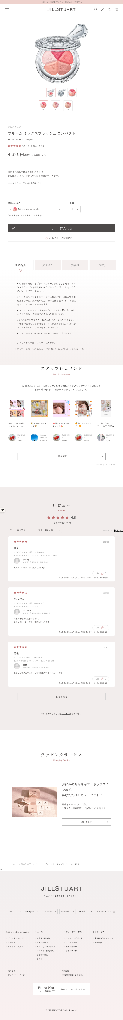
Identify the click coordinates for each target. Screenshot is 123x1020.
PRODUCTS (26, 864)
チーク (38, 864)
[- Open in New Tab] (110, 464)
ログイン (66, 713)
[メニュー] (7, 10)
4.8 (73, 517)
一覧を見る (61, 456)
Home (15, 864)
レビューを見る (37, 146)
